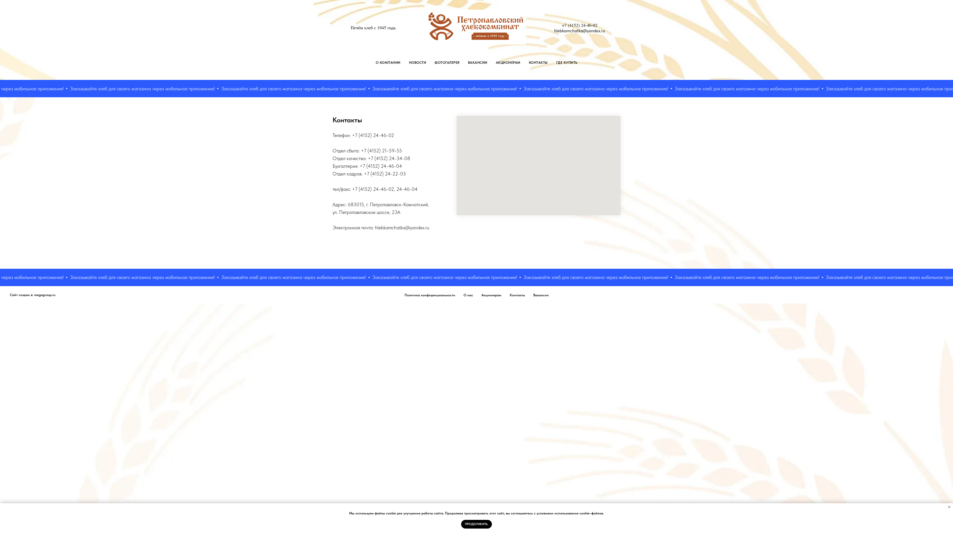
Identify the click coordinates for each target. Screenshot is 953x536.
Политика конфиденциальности (430, 295)
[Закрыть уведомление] (949, 506)
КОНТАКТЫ (538, 63)
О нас (468, 295)
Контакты (517, 295)
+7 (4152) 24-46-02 (579, 25)
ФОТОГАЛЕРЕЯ (447, 63)
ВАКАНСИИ (477, 63)
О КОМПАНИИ (388, 63)
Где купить (567, 63)
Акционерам (491, 295)
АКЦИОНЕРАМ (508, 63)
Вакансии (541, 295)
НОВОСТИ (417, 63)
